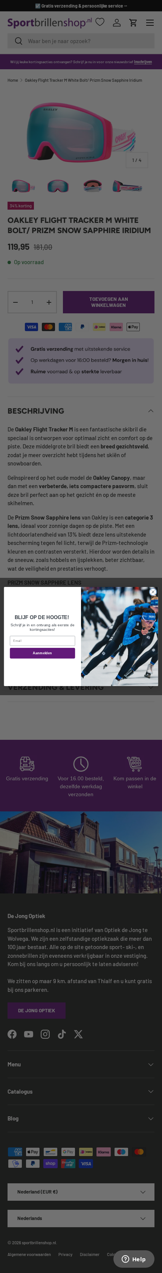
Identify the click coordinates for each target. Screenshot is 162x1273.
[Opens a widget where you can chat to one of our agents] (133, 1259)
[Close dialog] (153, 591)
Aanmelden (42, 653)
